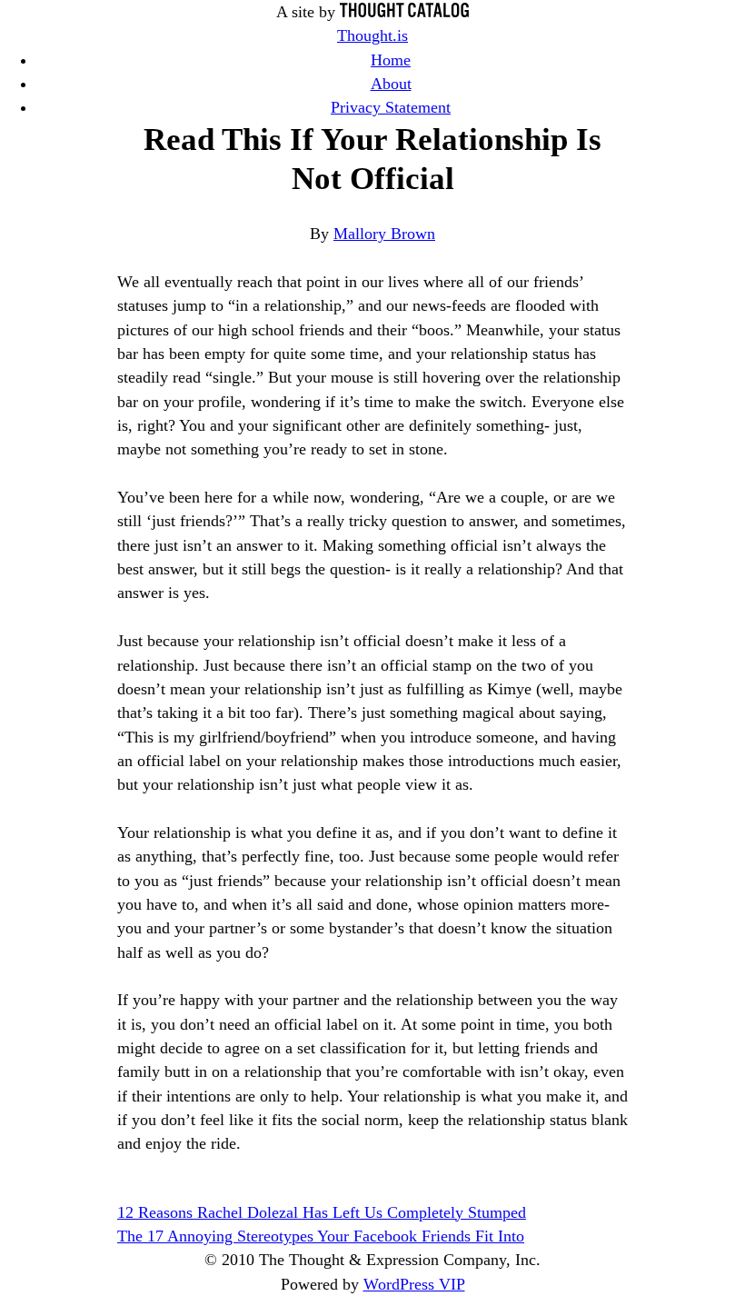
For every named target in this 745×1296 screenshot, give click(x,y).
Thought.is (372, 35)
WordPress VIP (414, 1284)
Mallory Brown (384, 233)
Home (391, 60)
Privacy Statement (391, 107)
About (391, 84)
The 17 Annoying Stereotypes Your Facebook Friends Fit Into (320, 1236)
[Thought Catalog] (404, 12)
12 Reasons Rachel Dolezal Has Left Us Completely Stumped (321, 1212)
